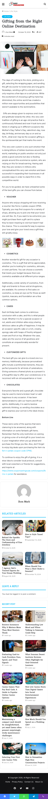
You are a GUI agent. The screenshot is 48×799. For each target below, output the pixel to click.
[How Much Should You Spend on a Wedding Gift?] (35, 711)
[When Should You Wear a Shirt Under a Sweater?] (35, 558)
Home (6, 11)
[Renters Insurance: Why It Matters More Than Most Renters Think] (12, 616)
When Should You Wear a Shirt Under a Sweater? (34, 568)
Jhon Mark (9, 32)
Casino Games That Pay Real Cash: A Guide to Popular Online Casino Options (10, 692)
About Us (39, 782)
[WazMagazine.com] (16, 4)
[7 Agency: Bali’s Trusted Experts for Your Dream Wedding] (12, 559)
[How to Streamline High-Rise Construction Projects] (35, 749)
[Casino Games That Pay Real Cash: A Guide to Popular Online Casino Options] (12, 678)
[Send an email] (14, 32)
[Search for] (45, 5)
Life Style (14, 11)
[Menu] (3, 5)
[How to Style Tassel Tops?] (35, 526)
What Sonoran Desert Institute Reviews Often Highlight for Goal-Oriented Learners (35, 659)
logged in (16, 594)
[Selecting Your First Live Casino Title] (12, 749)
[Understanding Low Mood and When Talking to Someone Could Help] (35, 616)
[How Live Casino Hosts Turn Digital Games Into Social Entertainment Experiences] (35, 678)
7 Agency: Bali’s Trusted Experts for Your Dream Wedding (11, 570)
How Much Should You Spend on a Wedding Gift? (35, 722)
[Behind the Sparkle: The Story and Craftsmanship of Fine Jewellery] (12, 527)
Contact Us (28, 782)
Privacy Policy (17, 782)
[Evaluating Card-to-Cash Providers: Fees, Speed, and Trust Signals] (12, 646)
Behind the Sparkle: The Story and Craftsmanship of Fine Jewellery (12, 541)
